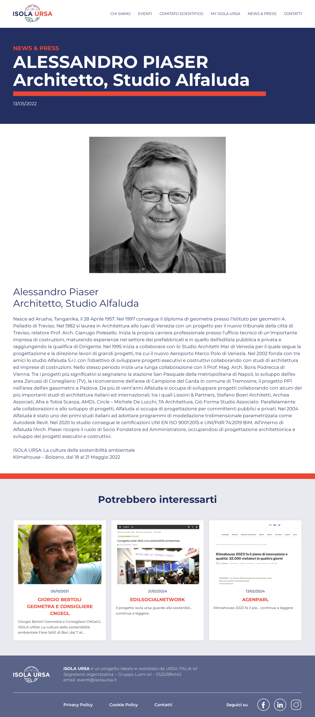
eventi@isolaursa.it (97, 679)
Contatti (293, 14)
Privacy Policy (78, 704)
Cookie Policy (123, 704)
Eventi (145, 14)
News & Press (262, 14)
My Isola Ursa (225, 14)
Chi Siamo (120, 14)
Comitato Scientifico (181, 14)
